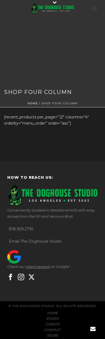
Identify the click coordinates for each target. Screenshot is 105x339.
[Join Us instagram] (21, 277)
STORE (52, 335)
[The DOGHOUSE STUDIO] (52, 8)
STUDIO (52, 318)
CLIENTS (53, 324)
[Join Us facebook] (10, 277)
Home (32, 103)
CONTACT (52, 330)
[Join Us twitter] (31, 277)
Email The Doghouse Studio (35, 241)
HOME (52, 313)
